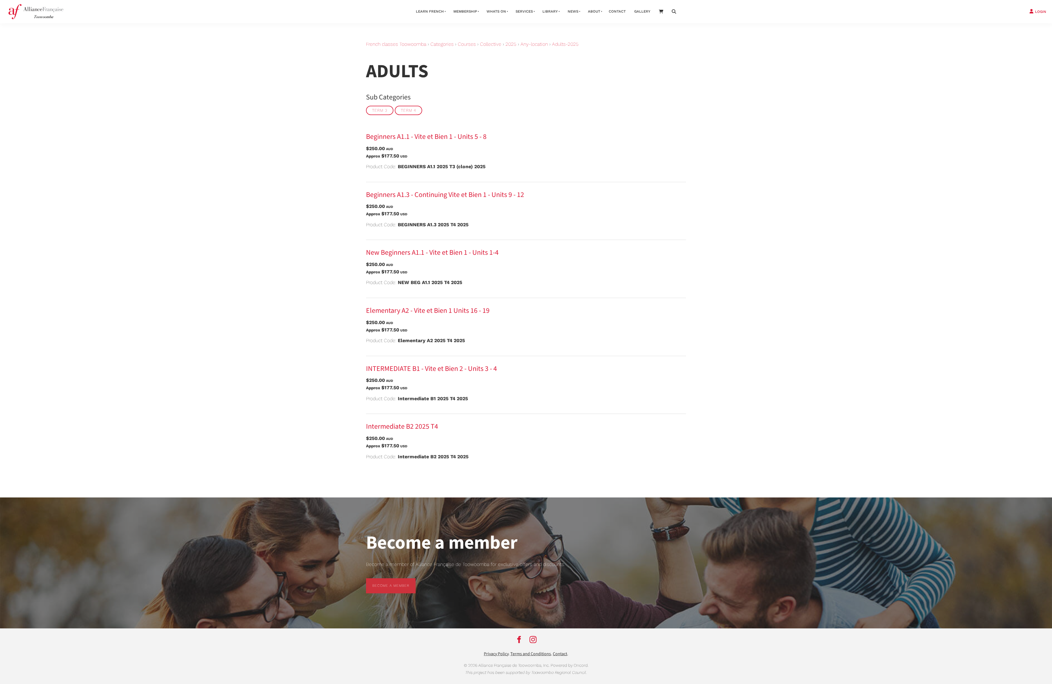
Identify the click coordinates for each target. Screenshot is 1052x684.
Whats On (496, 11)
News (573, 11)
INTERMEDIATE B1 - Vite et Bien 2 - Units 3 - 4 (431, 368)
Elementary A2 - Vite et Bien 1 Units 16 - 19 (428, 310)
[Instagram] (533, 639)
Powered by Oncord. (569, 665)
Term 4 (408, 110)
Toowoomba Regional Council (558, 672)
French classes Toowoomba (396, 44)
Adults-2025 (565, 44)
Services (524, 11)
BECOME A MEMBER (384, 581)
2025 (510, 44)
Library (550, 11)
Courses (467, 44)
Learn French (430, 11)
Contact (617, 11)
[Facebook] (519, 639)
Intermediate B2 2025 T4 (402, 426)
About (594, 11)
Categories (442, 44)
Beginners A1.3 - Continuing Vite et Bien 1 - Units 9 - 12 (445, 194)
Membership (465, 11)
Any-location (534, 44)
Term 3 (379, 110)
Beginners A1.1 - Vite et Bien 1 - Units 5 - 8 (426, 136)
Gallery (642, 11)
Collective (490, 44)
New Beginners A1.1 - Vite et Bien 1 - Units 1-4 (432, 252)
